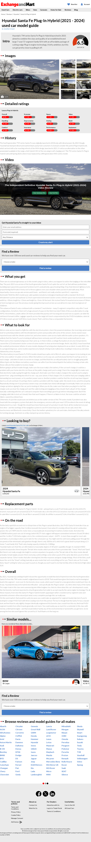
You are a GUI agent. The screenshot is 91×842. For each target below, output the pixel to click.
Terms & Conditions (54, 811)
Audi (2, 746)
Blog (76, 10)
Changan (4, 768)
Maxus (49, 749)
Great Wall (35, 729)
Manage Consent (17, 818)
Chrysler (19, 726)
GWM (33, 733)
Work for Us (33, 808)
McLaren (50, 758)
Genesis (34, 726)
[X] (45, 796)
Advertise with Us (53, 805)
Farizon (18, 762)
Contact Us (33, 805)
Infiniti (34, 749)
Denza (18, 749)
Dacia (17, 739)
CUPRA (18, 736)
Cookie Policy (15, 815)
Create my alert (46, 242)
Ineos (33, 746)
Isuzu (33, 752)
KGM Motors (36, 765)
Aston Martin (6, 742)
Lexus (48, 739)
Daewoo (19, 742)
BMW (2, 755)
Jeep (33, 762)
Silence (65, 775)
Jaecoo (34, 755)
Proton (65, 755)
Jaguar (34, 758)
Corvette (19, 733)
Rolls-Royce (67, 762)
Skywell (80, 729)
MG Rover (50, 768)
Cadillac (3, 762)
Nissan (64, 733)
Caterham (4, 765)
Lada (33, 771)
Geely (18, 775)
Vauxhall (80, 755)
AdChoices (15, 822)
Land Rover (51, 729)
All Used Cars (69, 808)
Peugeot (65, 746)
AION (2, 729)
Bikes (28, 10)
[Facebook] (38, 795)
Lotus (48, 742)
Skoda (79, 726)
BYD (2, 758)
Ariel (2, 739)
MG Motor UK (52, 765)
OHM (64, 736)
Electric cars (17, 10)
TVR (79, 752)
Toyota (80, 749)
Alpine (3, 736)
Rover (64, 765)
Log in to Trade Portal (54, 808)
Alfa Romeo (5, 733)
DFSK (17, 752)
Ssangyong (82, 736)
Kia (32, 768)
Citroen (18, 729)
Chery (2, 771)
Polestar (65, 749)
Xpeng (80, 765)
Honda (34, 736)
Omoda (65, 739)
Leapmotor (51, 733)
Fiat (17, 768)
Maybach (50, 752)
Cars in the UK (70, 805)
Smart (79, 733)
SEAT (64, 771)
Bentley (3, 752)
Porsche (65, 752)
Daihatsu (19, 746)
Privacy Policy (16, 812)
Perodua (65, 742)
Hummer (34, 739)
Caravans (43, 10)
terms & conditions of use (49, 829)
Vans (35, 10)
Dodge (18, 755)
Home (3, 14)
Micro (48, 771)
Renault (65, 758)
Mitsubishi (66, 726)
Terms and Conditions (15, 808)
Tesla (79, 746)
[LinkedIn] (52, 795)
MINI (48, 775)
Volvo (79, 762)
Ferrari (18, 765)
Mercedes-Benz (53, 762)
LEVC (48, 736)
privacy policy (66, 829)
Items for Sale (56, 10)
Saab (64, 768)
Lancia (49, 726)
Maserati (50, 746)
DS (16, 758)
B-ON (2, 749)
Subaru (80, 739)
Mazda (49, 755)
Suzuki (80, 742)
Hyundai (16, 14)
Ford (17, 771)
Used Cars (5, 10)
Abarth (3, 726)
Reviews (68, 10)
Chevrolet (4, 775)
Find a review (45, 268)
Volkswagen (82, 758)
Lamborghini (36, 775)
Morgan (65, 729)
